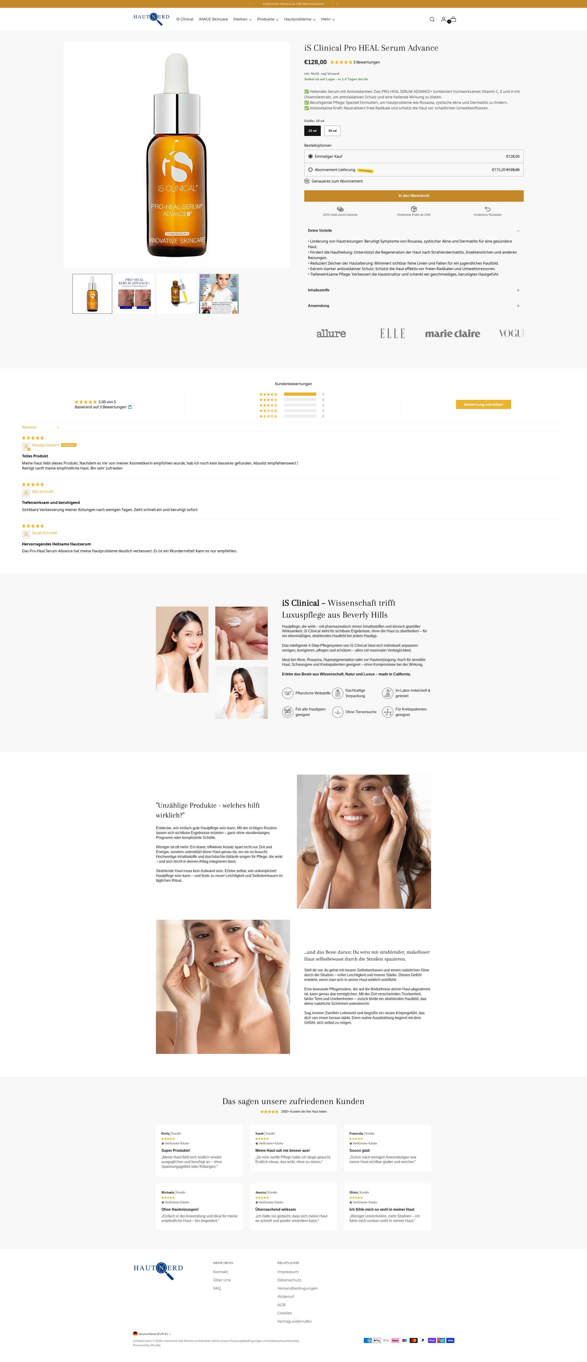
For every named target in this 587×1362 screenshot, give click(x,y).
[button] (341, 62)
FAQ (217, 1288)
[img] (33, 437)
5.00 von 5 (107, 401)
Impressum (288, 1272)
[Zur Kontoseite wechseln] (441, 19)
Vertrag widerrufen (294, 1321)
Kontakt (220, 1272)
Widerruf (285, 1296)
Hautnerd (170, 1341)
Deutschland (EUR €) (153, 1334)
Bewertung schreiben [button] (483, 404)
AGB (281, 1305)
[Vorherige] (251, 4)
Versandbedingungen (297, 1288)
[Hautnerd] (151, 19)
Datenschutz (289, 1280)
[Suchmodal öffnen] (432, 19)
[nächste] (337, 4)
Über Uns (222, 1280)
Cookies (284, 1313)
